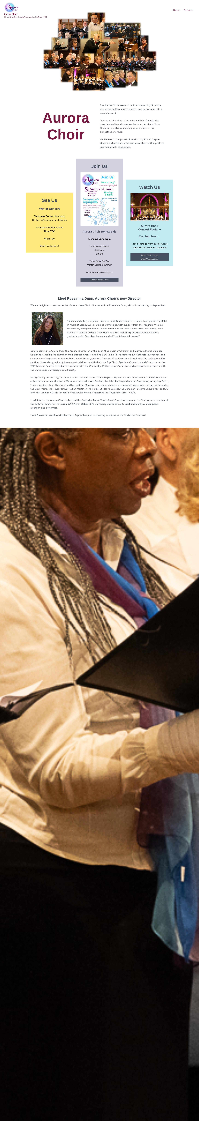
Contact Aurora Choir (99, 280)
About (176, 10)
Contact (188, 10)
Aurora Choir (10, 14)
